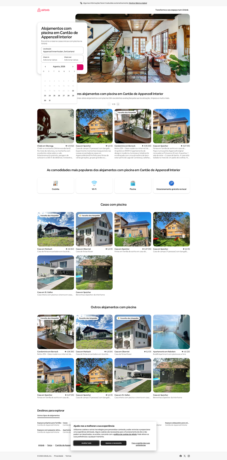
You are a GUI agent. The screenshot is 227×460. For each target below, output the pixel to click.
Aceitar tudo (86, 443)
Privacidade (58, 456)
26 (59, 96)
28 (68, 96)
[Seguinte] (118, 104)
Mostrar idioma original (138, 3)
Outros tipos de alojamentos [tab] (48, 415)
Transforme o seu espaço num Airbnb (171, 10)
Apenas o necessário (113, 443)
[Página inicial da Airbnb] (43, 10)
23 (45, 96)
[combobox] (62, 51)
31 (50, 100)
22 (73, 91)
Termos (68, 456)
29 (73, 96)
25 (54, 96)
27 (64, 96)
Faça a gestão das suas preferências (141, 444)
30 (45, 100)
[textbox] (51, 59)
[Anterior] (109, 104)
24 (50, 96)
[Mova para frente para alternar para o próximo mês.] (73, 66)
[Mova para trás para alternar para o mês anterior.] (45, 66)
